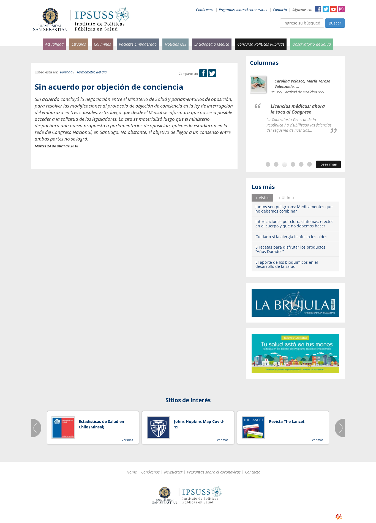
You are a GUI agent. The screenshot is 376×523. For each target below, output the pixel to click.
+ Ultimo (286, 197)
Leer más (328, 164)
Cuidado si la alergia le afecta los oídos (291, 236)
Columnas (102, 44)
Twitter (326, 9)
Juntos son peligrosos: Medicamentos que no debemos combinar (294, 208)
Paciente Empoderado (138, 44)
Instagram (341, 9)
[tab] (262, 198)
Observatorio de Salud (311, 44)
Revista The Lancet (286, 421)
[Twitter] (212, 73)
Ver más (127, 440)
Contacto (280, 9)
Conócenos (204, 9)
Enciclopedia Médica (211, 44)
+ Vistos (262, 197)
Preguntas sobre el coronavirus (243, 9)
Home (132, 472)
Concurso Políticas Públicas (260, 44)
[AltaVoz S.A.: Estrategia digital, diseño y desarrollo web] (338, 516)
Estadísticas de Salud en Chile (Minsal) (101, 424)
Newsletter (173, 472)
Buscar (335, 23)
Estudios (79, 44)
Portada (66, 72)
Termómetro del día (92, 72)
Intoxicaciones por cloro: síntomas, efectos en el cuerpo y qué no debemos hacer (294, 223)
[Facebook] (203, 73)
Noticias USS (175, 44)
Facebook (318, 9)
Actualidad (54, 44)
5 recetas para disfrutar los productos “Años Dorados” (290, 249)
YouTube (333, 9)
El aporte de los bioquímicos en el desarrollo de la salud (286, 264)
